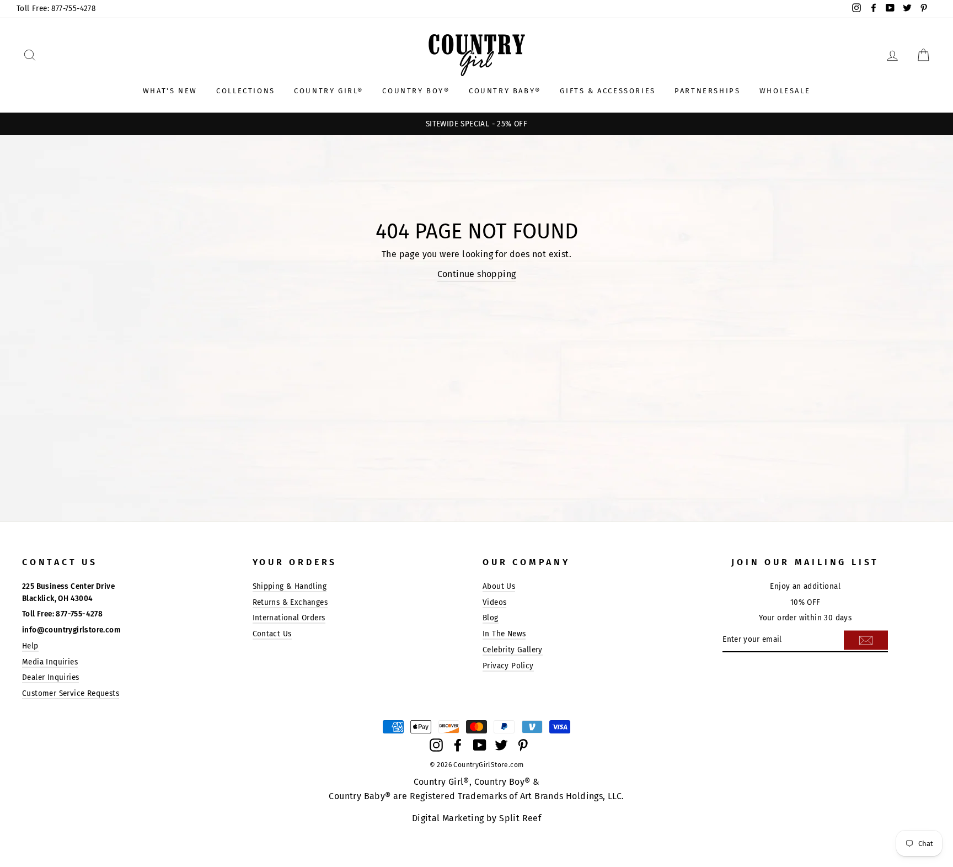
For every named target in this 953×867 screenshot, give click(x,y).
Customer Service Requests (70, 693)
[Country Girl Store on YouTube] (479, 744)
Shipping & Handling (290, 586)
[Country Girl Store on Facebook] (457, 744)
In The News (504, 634)
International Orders (289, 618)
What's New (170, 91)
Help (30, 646)
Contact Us (272, 634)
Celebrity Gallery (513, 650)
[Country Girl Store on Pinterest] (522, 744)
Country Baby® (505, 91)
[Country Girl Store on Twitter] (501, 744)
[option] (476, 124)
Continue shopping (476, 274)
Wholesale (784, 91)
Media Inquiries (50, 662)
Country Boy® (415, 91)
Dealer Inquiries (50, 677)
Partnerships (707, 91)
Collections (245, 91)
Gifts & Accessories (607, 91)
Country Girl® (328, 91)
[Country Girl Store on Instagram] (436, 744)
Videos (494, 602)
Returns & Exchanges (290, 602)
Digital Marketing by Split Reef (476, 818)
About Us (499, 586)
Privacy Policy (508, 666)
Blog (491, 618)
